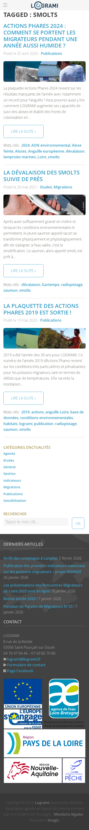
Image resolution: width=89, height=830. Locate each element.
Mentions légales (68, 814)
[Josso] (44, 5)
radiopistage (72, 284)
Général (9, 467)
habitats (10, 423)
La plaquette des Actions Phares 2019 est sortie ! (41, 309)
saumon (10, 290)
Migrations (63, 187)
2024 (25, 145)
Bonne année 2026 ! (20, 598)
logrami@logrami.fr (24, 659)
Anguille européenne (46, 151)
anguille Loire (57, 412)
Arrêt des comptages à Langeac (30, 558)
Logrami (42, 802)
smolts (54, 156)
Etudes (46, 187)
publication (43, 423)
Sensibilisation (14, 500)
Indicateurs (12, 480)
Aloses (20, 151)
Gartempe (50, 284)
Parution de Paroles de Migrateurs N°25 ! (38, 606)
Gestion (9, 473)
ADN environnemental (50, 145)
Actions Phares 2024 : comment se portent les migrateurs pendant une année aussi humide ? (40, 35)
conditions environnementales (46, 417)
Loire (41, 156)
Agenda (9, 453)
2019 (25, 412)
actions (37, 412)
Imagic (53, 820)
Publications (51, 53)
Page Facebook (20, 670)
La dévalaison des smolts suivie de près (41, 176)
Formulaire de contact (26, 664)
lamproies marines (19, 156)
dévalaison (75, 151)
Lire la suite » (23, 131)
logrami (25, 423)
